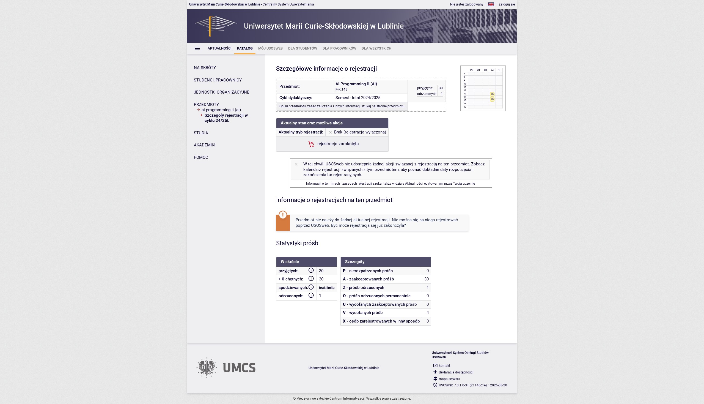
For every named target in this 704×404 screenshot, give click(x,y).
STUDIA (201, 132)
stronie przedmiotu (390, 106)
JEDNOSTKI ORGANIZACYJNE (221, 92)
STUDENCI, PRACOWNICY (218, 80)
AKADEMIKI (204, 145)
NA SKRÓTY (205, 67)
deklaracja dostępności (456, 372)
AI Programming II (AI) (221, 109)
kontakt (444, 366)
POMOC (201, 157)
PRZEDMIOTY (206, 104)
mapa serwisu (449, 379)
